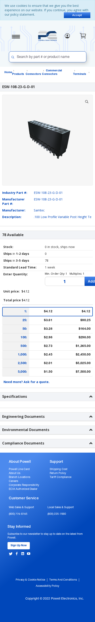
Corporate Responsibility (24, 485)
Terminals (79, 74)
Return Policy (58, 473)
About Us (14, 473)
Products (18, 74)
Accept (77, 15)
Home (8, 72)
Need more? (26, 382)
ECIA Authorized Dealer (23, 489)
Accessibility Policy (47, 586)
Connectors (33, 74)
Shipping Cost (58, 469)
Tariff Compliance (60, 477)
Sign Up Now (19, 545)
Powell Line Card (19, 469)
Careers (13, 481)
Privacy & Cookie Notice (30, 580)
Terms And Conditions (63, 580)
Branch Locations (19, 477)
